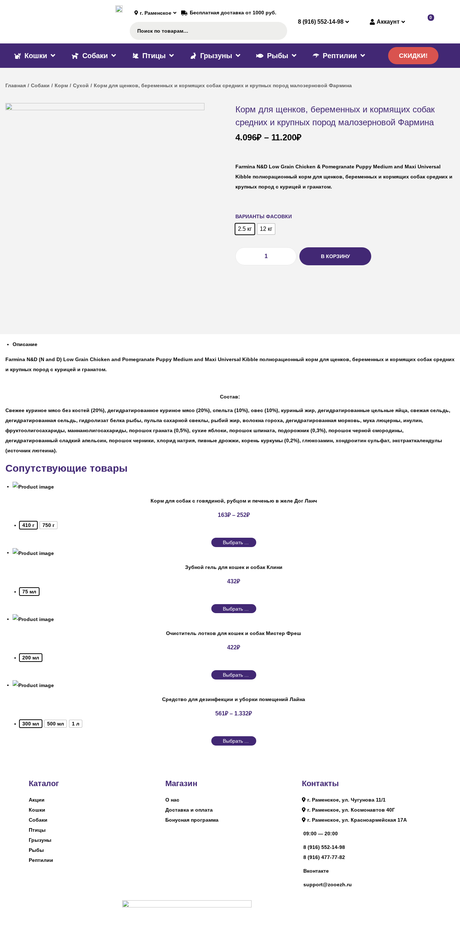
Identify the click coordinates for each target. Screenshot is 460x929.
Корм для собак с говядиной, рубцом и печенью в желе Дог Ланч (234, 501)
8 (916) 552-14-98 (324, 847)
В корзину (335, 256)
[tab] (234, 344)
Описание (25, 344)
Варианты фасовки (263, 216)
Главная (15, 85)
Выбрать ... (236, 542)
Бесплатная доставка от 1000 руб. (233, 12)
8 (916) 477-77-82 (324, 857)
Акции (37, 800)
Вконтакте (316, 871)
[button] (413, 55)
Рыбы (36, 850)
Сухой (81, 85)
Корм (61, 85)
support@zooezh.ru (327, 884)
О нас (172, 800)
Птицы (37, 830)
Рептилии (41, 860)
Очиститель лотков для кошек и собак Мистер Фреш (233, 633)
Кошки (37, 810)
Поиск (278, 31)
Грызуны (40, 840)
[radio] (244, 229)
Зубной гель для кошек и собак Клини (233, 567)
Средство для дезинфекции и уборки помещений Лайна (233, 699)
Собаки (40, 85)
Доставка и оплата (189, 810)
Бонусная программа (191, 820)
